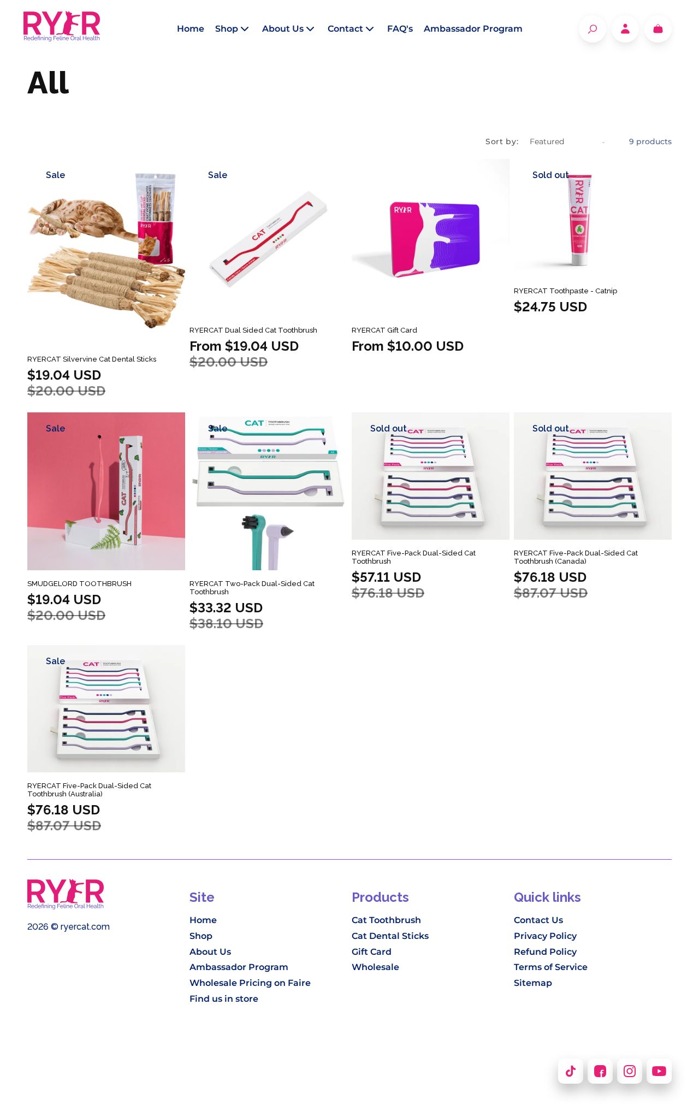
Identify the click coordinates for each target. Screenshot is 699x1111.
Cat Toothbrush (386, 920)
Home (203, 920)
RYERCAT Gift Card (384, 330)
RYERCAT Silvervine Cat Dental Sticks (91, 359)
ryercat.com (85, 926)
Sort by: (502, 141)
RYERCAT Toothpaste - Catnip (565, 291)
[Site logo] (61, 29)
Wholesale (375, 967)
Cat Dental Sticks (390, 936)
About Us (210, 952)
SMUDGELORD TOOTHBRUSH (79, 584)
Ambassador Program (238, 967)
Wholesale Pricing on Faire (250, 983)
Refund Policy (545, 952)
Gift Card (372, 952)
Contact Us (538, 920)
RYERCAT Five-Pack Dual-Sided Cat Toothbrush (414, 557)
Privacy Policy (545, 936)
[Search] (592, 29)
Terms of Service (551, 967)
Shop (200, 936)
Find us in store (223, 999)
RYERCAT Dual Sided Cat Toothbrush (253, 330)
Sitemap (533, 983)
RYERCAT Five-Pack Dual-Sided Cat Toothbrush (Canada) (576, 557)
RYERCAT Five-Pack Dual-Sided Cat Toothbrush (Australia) (89, 790)
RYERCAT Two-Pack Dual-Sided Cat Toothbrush (252, 588)
